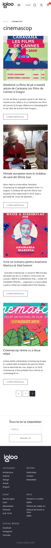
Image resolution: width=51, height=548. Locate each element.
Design (6, 479)
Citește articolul (15, 117)
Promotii (6, 509)
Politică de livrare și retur (35, 510)
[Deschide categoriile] (19, 5)
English (6, 487)
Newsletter (31, 479)
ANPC (29, 516)
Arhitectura (8, 472)
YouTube (6, 535)
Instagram (7, 531)
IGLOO (5, 21)
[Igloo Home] (8, 5)
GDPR (29, 502)
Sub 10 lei (7, 513)
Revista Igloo (8, 499)
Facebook (7, 528)
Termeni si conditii (35, 499)
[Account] (41, 5)
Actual (5, 483)
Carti (5, 502)
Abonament (8, 506)
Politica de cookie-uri (36, 506)
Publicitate (31, 472)
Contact (30, 476)
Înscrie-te (25, 438)
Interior (6, 476)
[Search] (34, 5)
